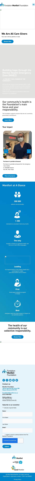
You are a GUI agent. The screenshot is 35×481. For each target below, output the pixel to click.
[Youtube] (10, 380)
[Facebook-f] (3, 380)
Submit (7, 446)
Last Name (5, 424)
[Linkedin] (13, 380)
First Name (5, 417)
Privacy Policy (17, 479)
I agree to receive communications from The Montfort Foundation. (15, 435)
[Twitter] (16, 380)
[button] (33, 4)
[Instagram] (7, 380)
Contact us (6, 384)
